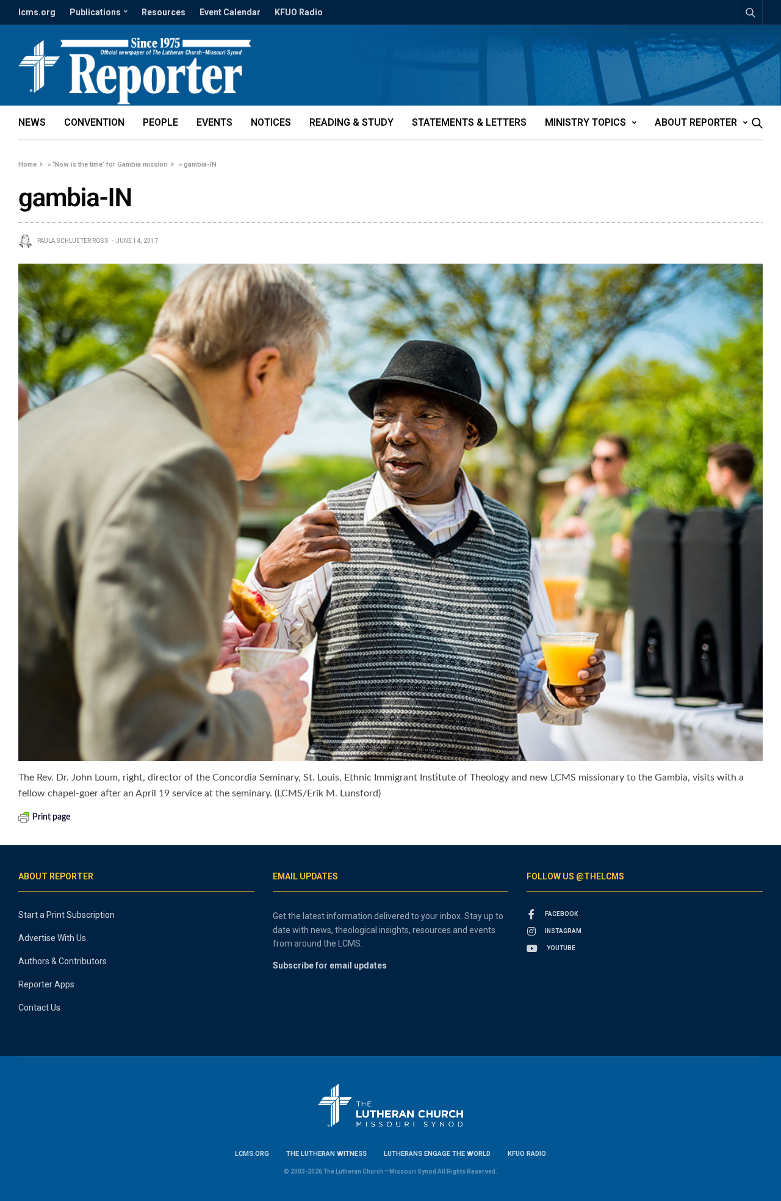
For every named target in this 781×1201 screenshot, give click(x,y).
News (32, 122)
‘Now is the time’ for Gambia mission (110, 164)
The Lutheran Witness (326, 1154)
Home (27, 164)
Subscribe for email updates (330, 965)
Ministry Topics (585, 122)
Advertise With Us (52, 938)
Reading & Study (351, 122)
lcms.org (37, 12)
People (160, 122)
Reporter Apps (46, 984)
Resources (163, 12)
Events (214, 122)
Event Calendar (230, 12)
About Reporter (696, 122)
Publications (95, 12)
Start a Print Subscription (66, 915)
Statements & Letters (469, 122)
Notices (271, 122)
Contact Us (39, 1007)
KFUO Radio (299, 12)
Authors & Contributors (62, 961)
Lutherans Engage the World (437, 1154)
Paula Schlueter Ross (73, 240)
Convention (94, 122)
